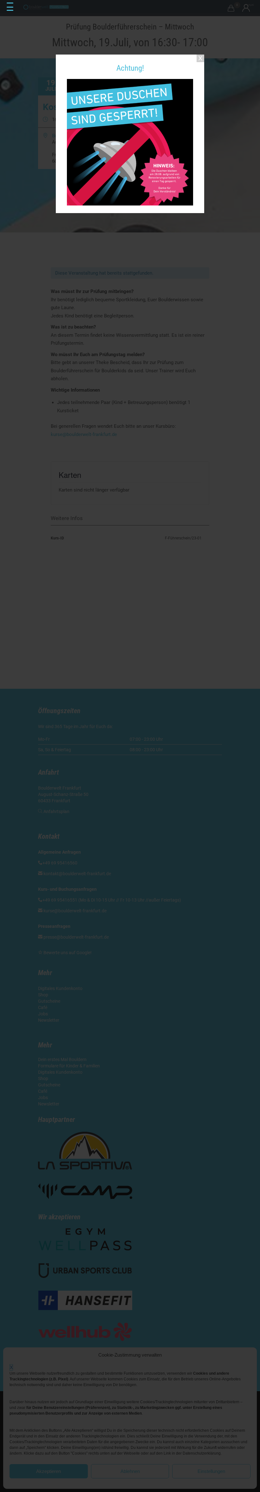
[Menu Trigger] (10, 7)
